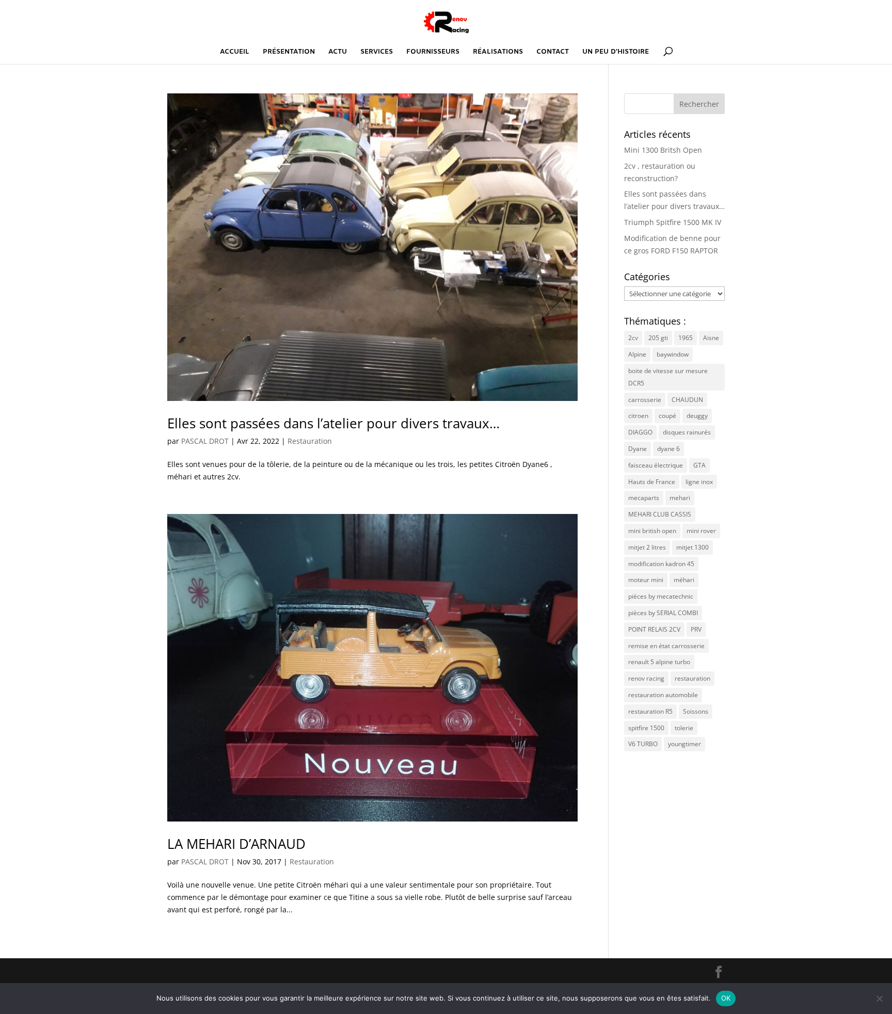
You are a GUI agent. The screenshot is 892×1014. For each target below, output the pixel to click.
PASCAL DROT (205, 441)
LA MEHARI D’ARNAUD (236, 843)
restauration (692, 678)
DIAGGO (640, 432)
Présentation (289, 52)
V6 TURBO (643, 743)
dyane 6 (668, 448)
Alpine (637, 354)
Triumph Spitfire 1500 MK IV (672, 222)
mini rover (701, 530)
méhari (684, 579)
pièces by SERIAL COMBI (663, 612)
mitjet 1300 (692, 547)
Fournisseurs (432, 52)
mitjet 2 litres (647, 547)
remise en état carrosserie (666, 645)
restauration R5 (650, 711)
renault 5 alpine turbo (659, 661)
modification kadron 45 (661, 563)
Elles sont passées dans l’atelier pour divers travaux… (333, 423)
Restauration (310, 441)
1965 (685, 337)
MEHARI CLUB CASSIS (659, 514)
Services (376, 52)
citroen (638, 415)
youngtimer (684, 743)
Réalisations (498, 52)
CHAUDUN (687, 399)
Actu (337, 52)
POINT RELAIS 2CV (654, 629)
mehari (680, 497)
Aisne (711, 337)
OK (726, 998)
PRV (696, 629)
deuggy (697, 415)
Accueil (234, 52)
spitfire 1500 (646, 727)
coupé (667, 415)
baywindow (673, 354)
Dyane (637, 448)
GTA (699, 465)
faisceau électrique (655, 465)
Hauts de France (651, 481)
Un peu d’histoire (615, 52)
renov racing (646, 678)
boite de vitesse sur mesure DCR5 (668, 377)
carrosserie (644, 399)
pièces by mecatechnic (660, 596)
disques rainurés (687, 432)
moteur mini (645, 579)
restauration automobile (663, 694)
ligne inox (699, 481)
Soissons (695, 711)
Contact (552, 52)
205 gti (658, 337)
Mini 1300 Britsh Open (663, 150)
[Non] (879, 998)
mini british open (652, 530)
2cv (633, 337)
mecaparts (643, 497)
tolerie (684, 727)
